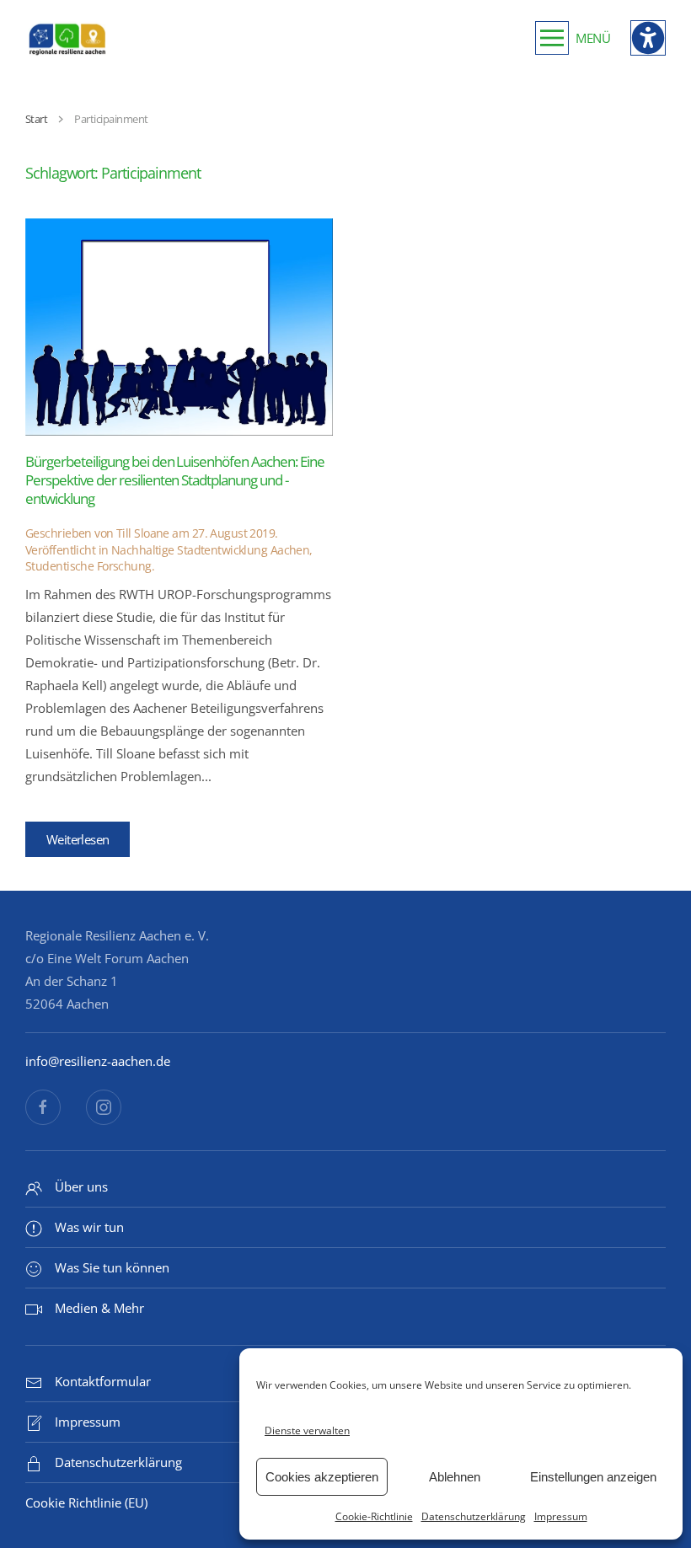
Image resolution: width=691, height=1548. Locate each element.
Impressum (560, 1516)
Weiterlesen (77, 839)
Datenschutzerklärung (473, 1516)
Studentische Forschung (88, 566)
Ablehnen (454, 1477)
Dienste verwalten (307, 1430)
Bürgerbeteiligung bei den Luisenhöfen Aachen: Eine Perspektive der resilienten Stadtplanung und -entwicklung (174, 480)
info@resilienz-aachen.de (97, 1061)
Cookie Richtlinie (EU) (86, 1502)
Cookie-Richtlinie (374, 1516)
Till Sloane (142, 533)
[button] (572, 38)
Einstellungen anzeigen (593, 1477)
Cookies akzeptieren (321, 1477)
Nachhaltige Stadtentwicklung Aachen (210, 550)
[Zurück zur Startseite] (67, 38)
